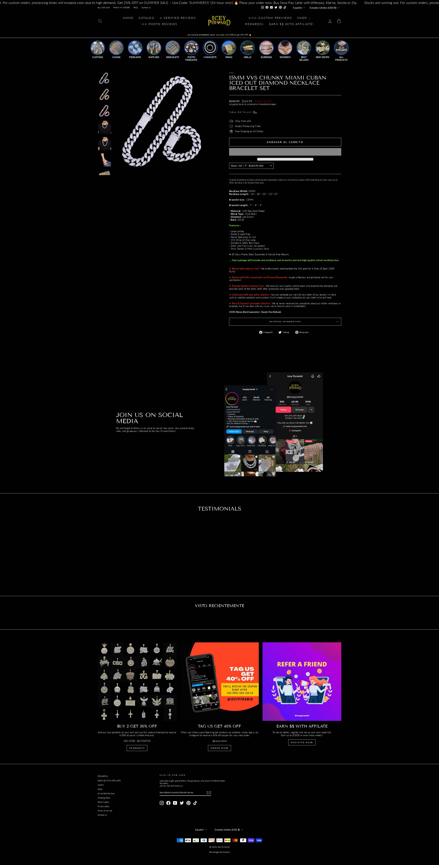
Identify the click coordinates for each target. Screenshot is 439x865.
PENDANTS (137, 748)
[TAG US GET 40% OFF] (219, 681)
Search (101, 785)
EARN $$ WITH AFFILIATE (109, 780)
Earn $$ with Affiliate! (291, 24)
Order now (219, 748)
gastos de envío (239, 104)
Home (128, 17)
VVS (231, 73)
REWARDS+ (103, 776)
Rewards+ (254, 24)
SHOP (302, 17)
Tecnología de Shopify (219, 852)
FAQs (135, 7)
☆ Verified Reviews (178, 17)
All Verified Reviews (106, 793)
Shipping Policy (104, 798)
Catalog (146, 17)
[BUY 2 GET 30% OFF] (137, 681)
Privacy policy (104, 806)
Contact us (146, 7)
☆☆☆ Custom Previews (270, 17)
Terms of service (105, 810)
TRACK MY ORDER (121, 7)
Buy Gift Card (104, 7)
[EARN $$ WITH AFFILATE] (302, 681)
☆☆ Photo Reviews (159, 24)
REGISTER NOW (302, 742)
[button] (285, 152)
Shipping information (285, 321)
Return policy (103, 802)
